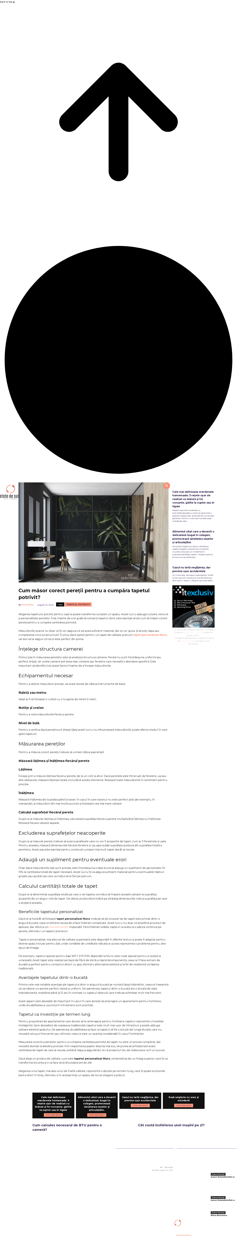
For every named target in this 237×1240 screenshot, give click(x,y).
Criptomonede (187, 641)
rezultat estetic (59, 927)
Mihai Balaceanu (219, 1215)
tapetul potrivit (78, 604)
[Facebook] (148, 1174)
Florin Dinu (28, 605)
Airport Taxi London (192, 632)
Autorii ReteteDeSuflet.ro (223, 1177)
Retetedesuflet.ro (184, 1235)
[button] (166, 485)
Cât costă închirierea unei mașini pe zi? (171, 1125)
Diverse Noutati (218, 1174)
